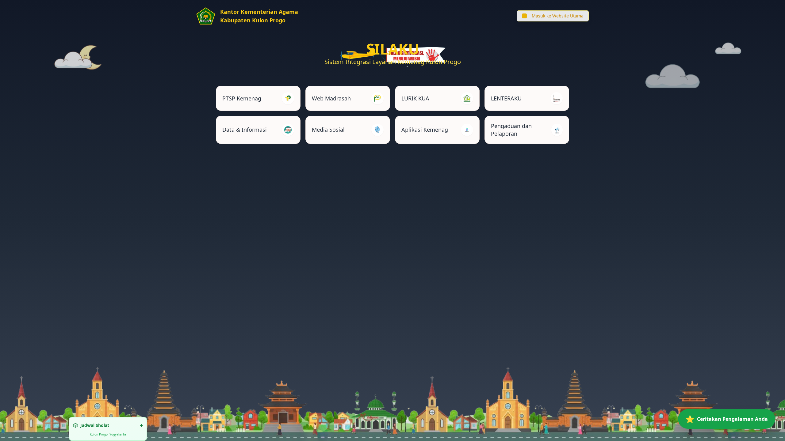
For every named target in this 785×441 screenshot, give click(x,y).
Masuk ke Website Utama (558, 16)
